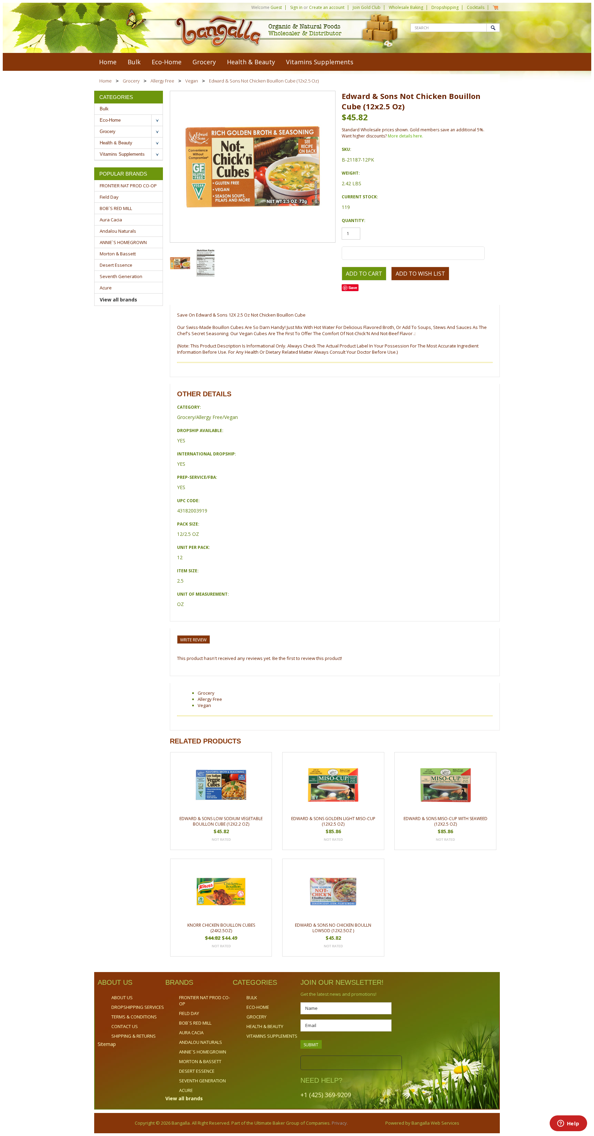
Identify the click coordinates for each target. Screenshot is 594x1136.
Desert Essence (116, 265)
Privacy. (339, 1123)
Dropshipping (445, 7)
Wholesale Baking (406, 7)
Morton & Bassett (118, 254)
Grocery (204, 62)
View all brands (118, 299)
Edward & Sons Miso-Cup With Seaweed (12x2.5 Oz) (445, 821)
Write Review (193, 640)
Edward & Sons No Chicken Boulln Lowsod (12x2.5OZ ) (333, 928)
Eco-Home (167, 62)
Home (105, 81)
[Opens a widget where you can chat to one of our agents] (568, 1124)
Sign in (296, 7)
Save (353, 287)
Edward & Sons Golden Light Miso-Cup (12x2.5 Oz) (333, 821)
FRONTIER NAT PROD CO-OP (128, 186)
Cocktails (475, 7)
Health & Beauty (251, 62)
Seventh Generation (121, 276)
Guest (276, 7)
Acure (106, 288)
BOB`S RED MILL (116, 208)
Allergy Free (162, 81)
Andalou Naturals (118, 231)
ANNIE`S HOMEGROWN (123, 242)
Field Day (109, 197)
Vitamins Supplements (319, 62)
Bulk (134, 62)
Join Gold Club (367, 7)
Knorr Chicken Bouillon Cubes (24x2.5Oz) (221, 928)
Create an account (326, 7)
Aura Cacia (111, 220)
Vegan (191, 81)
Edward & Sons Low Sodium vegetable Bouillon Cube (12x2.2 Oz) (221, 821)
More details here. (405, 136)
